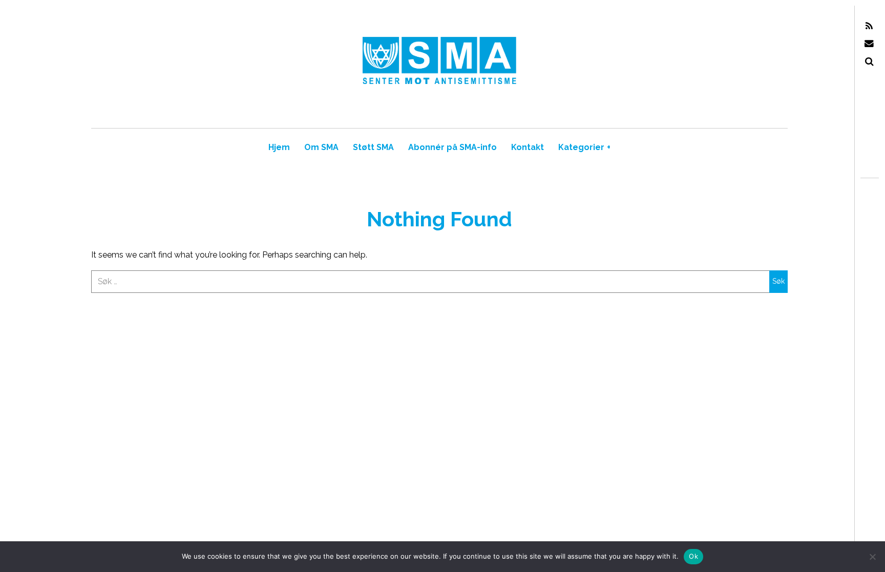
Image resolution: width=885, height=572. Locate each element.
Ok (693, 556)
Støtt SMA (373, 147)
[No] (872, 557)
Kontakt (527, 147)
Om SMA (321, 147)
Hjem (279, 147)
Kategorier (584, 147)
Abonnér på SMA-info (452, 147)
